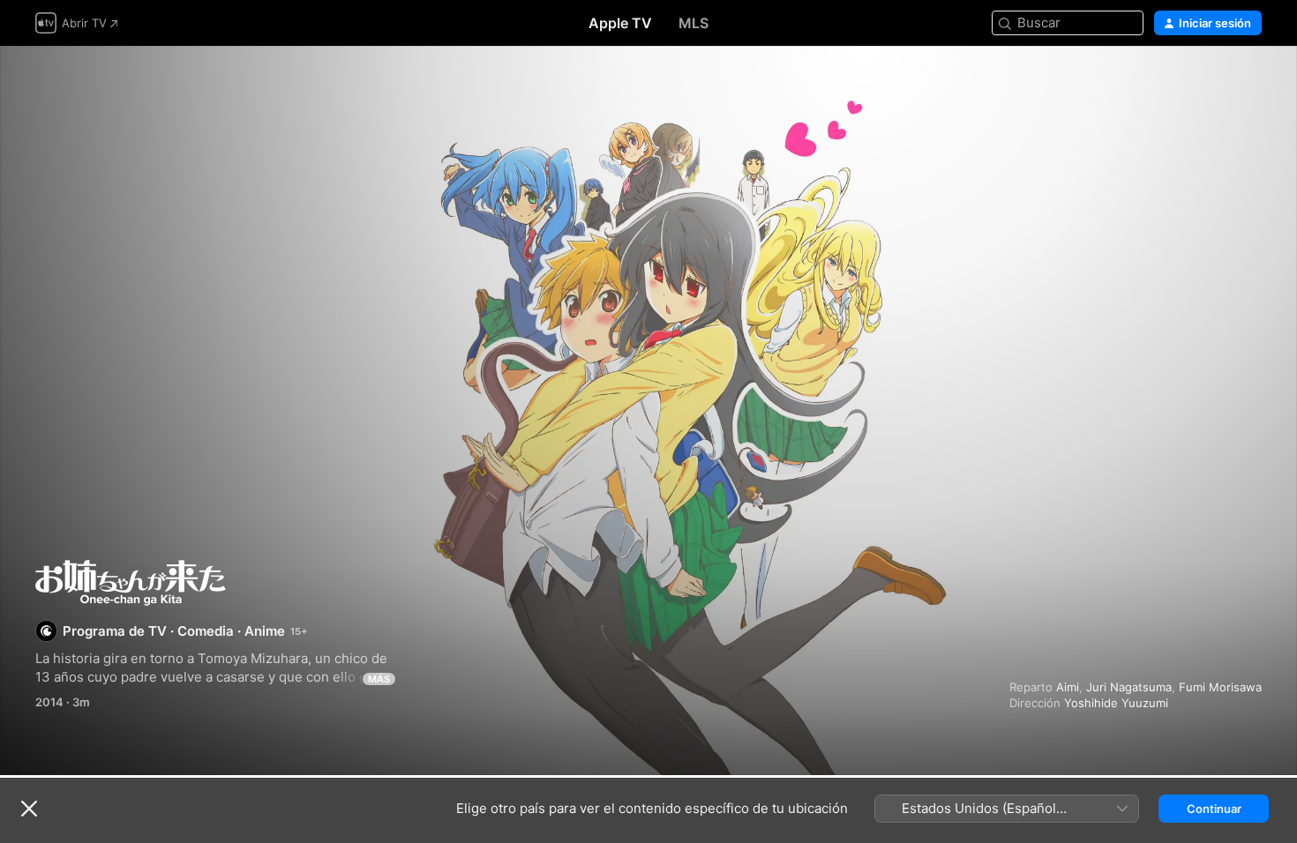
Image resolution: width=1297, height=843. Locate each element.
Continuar (1214, 809)
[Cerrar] (29, 809)
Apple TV (620, 23)
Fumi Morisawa (1220, 687)
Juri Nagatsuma (1129, 687)
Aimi (1067, 687)
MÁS (379, 679)
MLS (693, 23)
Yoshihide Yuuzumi (1116, 703)
